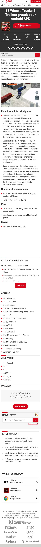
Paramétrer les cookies (12, 516)
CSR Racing (8, 338)
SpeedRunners (9, 305)
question (37, 1)
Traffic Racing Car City (12, 348)
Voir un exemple (33, 424)
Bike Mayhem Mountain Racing (16, 335)
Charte (30, 516)
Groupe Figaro (18, 518)
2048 (5, 366)
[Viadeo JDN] (30, 537)
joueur (12, 118)
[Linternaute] (10, 532)
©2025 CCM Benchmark (31, 518)
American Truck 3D (11, 352)
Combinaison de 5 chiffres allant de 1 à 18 (20, 275)
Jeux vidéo (27, 5)
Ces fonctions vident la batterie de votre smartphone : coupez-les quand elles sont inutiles (19, 441)
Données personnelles (28, 513)
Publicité (35, 511)
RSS (34, 516)
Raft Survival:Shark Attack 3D (15, 342)
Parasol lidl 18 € (9, 281)
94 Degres (7, 376)
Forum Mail (8, 278)
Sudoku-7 (7, 380)
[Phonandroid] (30, 541)
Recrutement (16, 513)
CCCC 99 (6, 373)
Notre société (27, 511)
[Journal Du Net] (30, 527)
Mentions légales (7, 518)
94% (5, 370)
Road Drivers (8, 328)
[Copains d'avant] (10, 536)
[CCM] (8, 1)
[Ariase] (10, 541)
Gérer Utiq (24, 516)
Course (36, 5)
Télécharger (17, 5)
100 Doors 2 (8, 363)
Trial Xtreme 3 (9, 332)
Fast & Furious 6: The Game (14, 318)
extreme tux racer (10, 345)
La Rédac (4, 54)
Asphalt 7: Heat (9, 302)
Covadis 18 (7, 284)
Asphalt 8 (7, 315)
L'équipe (19, 511)
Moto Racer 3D (9, 298)
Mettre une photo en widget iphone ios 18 (20, 269)
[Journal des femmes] (10, 527)
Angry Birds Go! (9, 322)
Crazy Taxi (7, 325)
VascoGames (16, 39)
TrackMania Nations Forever (14, 308)
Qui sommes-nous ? (9, 511)
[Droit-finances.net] (30, 532)
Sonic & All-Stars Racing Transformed (18, 312)
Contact (8, 513)
